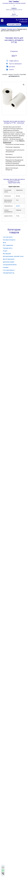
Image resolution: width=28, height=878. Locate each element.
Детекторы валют (9, 259)
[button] (2, 20)
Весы (4, 242)
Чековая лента (11, 29)
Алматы (14, 8)
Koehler (18, 206)
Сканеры (5, 267)
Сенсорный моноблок (10, 264)
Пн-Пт (14, 14)
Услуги (5, 251)
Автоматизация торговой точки (13, 256)
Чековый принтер (8, 273)
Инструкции (7, 253)
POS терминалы (8, 245)
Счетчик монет (8, 237)
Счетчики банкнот (9, 270)
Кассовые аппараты (9, 240)
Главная (3, 29)
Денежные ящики (8, 262)
